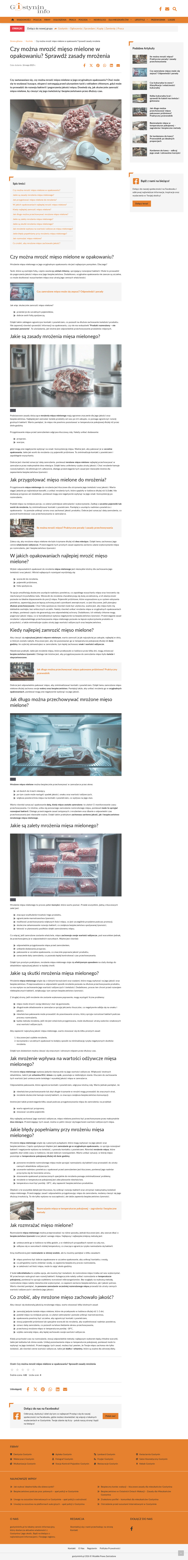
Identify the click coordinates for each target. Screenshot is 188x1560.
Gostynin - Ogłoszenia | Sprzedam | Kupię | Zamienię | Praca (91, 28)
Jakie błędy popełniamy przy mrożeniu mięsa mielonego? (40, 234)
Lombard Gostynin (106, 1454)
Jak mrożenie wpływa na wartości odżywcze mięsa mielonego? (43, 229)
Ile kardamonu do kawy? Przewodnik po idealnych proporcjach (162, 138)
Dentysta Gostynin (22, 1454)
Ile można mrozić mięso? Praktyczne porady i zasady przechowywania (75, 528)
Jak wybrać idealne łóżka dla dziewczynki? (34, 1487)
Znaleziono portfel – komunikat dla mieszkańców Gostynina (129, 1499)
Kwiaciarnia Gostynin (149, 1454)
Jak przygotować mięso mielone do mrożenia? (35, 200)
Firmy (47, 20)
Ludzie (171, 20)
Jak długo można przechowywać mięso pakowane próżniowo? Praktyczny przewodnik (77, 671)
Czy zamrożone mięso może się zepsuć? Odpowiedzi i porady (70, 291)
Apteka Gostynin (63, 1454)
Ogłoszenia (59, 20)
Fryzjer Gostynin (105, 1459)
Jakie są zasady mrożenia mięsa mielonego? (33, 195)
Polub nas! (110, 1416)
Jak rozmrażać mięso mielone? (27, 238)
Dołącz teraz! (141, 204)
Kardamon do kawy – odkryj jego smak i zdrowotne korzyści (165, 151)
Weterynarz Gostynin (23, 1459)
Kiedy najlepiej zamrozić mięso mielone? (32, 209)
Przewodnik (158, 20)
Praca (72, 20)
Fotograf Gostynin (64, 1459)
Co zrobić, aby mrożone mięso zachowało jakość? (36, 243)
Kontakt (74, 1530)
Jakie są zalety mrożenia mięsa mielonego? (33, 219)
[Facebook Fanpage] (159, 9)
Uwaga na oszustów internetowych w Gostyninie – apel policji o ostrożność (50, 1499)
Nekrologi (100, 20)
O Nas (81, 1548)
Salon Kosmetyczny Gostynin (153, 1459)
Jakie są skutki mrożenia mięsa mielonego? (33, 224)
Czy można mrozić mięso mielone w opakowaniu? (36, 190)
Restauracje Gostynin (107, 1464)
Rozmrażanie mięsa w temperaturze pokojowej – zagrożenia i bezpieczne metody (77, 1210)
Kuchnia (29, 41)
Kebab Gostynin (147, 1464)
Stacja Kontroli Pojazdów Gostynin (72, 1464)
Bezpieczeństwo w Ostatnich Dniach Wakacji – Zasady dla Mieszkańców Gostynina (136, 1493)
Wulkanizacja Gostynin (24, 1464)
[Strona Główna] (12, 20)
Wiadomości (24, 20)
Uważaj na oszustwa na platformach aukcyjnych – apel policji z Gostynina (49, 1504)
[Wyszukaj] (174, 8)
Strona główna (16, 41)
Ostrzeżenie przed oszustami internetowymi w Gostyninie (128, 1504)
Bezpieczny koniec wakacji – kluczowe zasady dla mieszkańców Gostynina (136, 1487)
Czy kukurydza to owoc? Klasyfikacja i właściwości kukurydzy (162, 85)
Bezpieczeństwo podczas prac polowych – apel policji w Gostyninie (46, 1491)
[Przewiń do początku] (181, 1553)
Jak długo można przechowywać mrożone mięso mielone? (40, 214)
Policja (37, 20)
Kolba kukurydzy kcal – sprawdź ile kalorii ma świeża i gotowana (164, 98)
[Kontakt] (167, 9)
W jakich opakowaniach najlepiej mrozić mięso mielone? (40, 205)
